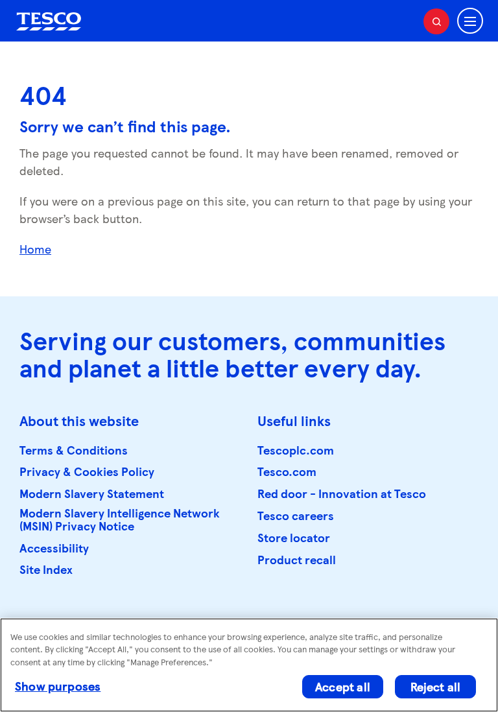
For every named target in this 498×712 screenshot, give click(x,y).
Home (35, 249)
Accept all (342, 686)
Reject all (435, 686)
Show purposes (58, 686)
